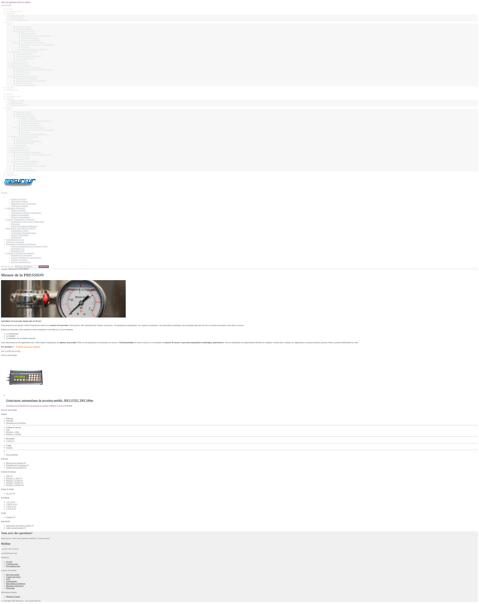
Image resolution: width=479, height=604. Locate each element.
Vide (8, 430)
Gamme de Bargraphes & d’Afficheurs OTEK (34, 69)
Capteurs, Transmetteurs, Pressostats (30, 43)
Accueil (9, 9)
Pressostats (25, 47)
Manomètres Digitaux (24, 29)
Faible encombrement (14, 528)
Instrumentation (17, 18)
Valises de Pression (28, 34)
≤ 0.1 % (9, 502)
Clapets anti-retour (13, 577)
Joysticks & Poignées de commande (25, 76)
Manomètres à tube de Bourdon (23, 204)
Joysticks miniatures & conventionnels (31, 81)
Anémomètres (11, 581)
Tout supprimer (12, 455)
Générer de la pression (15, 467)
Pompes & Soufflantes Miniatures (34, 49)
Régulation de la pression (16, 423)
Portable (9, 448)
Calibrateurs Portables (19, 206)
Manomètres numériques (15, 584)
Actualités (10, 87)
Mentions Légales (13, 597)
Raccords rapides (17, 16)
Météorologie (21, 60)
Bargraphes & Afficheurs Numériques (26, 67)
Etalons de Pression (23, 27)
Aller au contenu (23, 2)
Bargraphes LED (22, 74)
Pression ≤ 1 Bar (12, 432)
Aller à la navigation (9, 2)
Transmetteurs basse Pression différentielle (37, 45)
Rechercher (44, 267)
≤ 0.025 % (10, 441)
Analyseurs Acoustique (20, 65)
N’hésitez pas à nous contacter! (28, 347)
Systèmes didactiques (19, 20)
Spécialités (10, 13)
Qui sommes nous (13, 566)
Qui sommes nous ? (13, 11)
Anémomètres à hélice (24, 54)
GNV (8, 579)
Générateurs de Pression (25, 31)
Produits (9, 22)
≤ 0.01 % (9, 506)
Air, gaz (9, 493)
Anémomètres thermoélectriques (28, 56)
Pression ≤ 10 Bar (13, 480)
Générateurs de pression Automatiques (36, 36)
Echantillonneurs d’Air (20, 63)
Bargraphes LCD (23, 72)
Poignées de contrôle (24, 83)
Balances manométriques (31, 40)
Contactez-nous (12, 90)
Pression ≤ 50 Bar (13, 483)
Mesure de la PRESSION (21, 25)
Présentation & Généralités (26, 78)
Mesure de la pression (14, 463)
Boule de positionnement (26, 85)
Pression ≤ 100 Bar (13, 434)
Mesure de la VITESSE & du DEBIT (21, 228)
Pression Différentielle (24, 58)
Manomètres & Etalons (15, 197)
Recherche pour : (7, 266)
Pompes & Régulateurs (30, 38)
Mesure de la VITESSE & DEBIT (24, 51)
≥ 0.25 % (9, 509)
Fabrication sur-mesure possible (18, 526)
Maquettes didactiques (14, 586)
